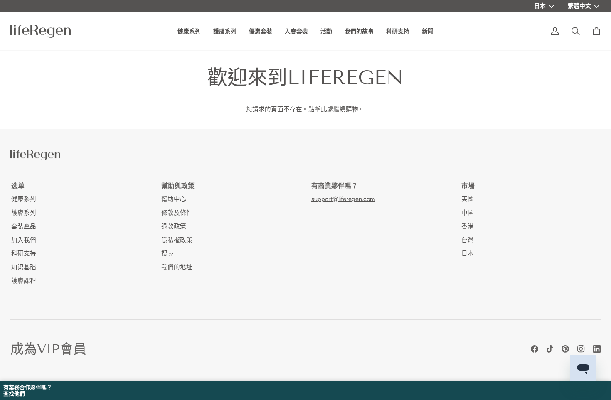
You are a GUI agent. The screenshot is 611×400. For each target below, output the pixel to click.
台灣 (467, 240)
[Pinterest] (565, 349)
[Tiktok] (550, 349)
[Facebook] (534, 349)
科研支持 (23, 253)
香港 (467, 226)
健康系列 (23, 199)
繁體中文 (579, 5)
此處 (327, 109)
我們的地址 (176, 267)
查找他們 (14, 394)
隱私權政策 (176, 240)
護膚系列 (23, 212)
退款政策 (173, 226)
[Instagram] (581, 349)
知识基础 (23, 267)
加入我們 (23, 240)
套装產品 (23, 226)
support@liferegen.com (343, 199)
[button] (359, 31)
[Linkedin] (597, 349)
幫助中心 (173, 199)
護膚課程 (23, 281)
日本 (540, 5)
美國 (467, 199)
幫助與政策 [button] (178, 186)
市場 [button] (468, 186)
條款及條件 (176, 212)
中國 (467, 212)
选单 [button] (18, 186)
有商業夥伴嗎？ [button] (334, 186)
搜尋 (167, 253)
